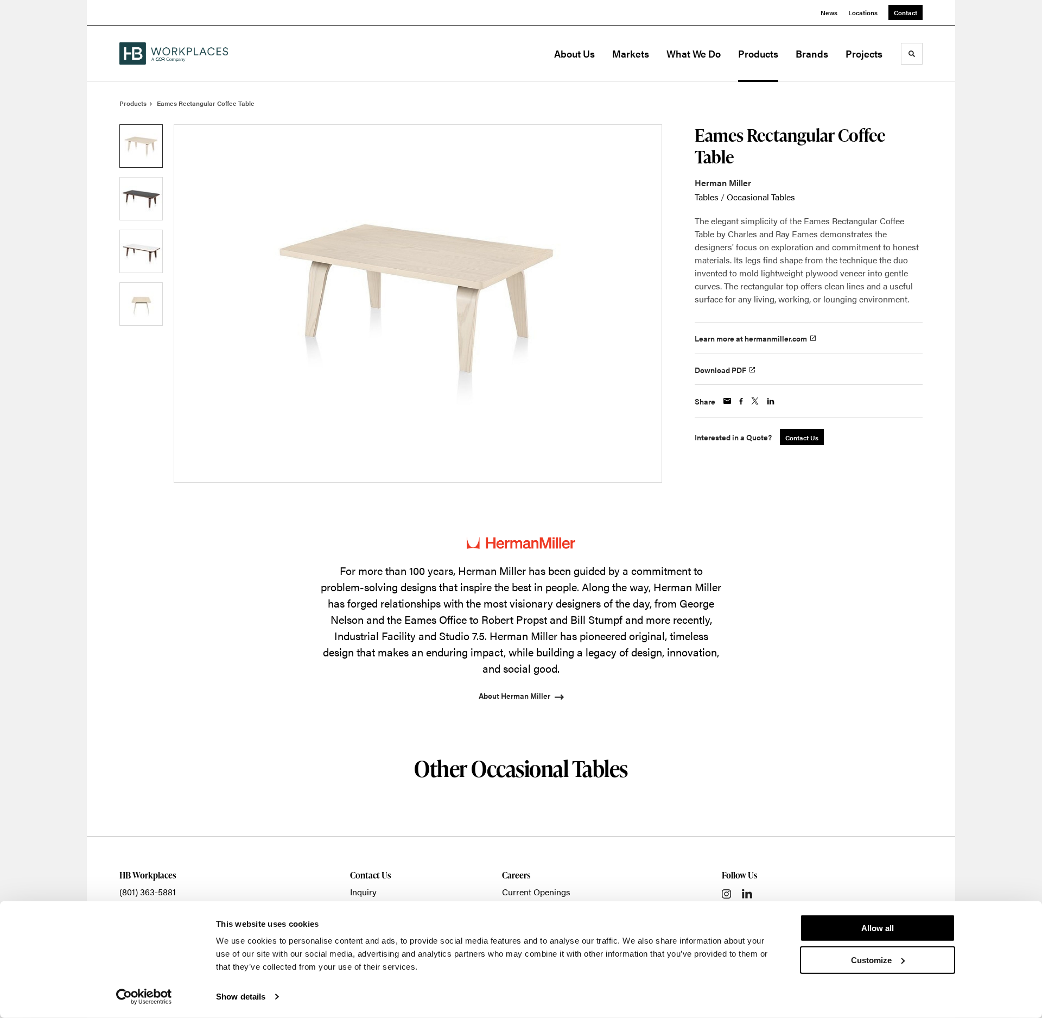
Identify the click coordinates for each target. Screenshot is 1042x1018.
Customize (871, 959)
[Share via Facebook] (741, 401)
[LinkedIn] (747, 894)
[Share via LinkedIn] (770, 401)
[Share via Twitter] (755, 400)
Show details (240, 996)
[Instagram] (726, 894)
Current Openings (536, 892)
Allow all (877, 928)
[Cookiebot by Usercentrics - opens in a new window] (144, 997)
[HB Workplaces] (173, 53)
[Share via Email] (727, 401)
